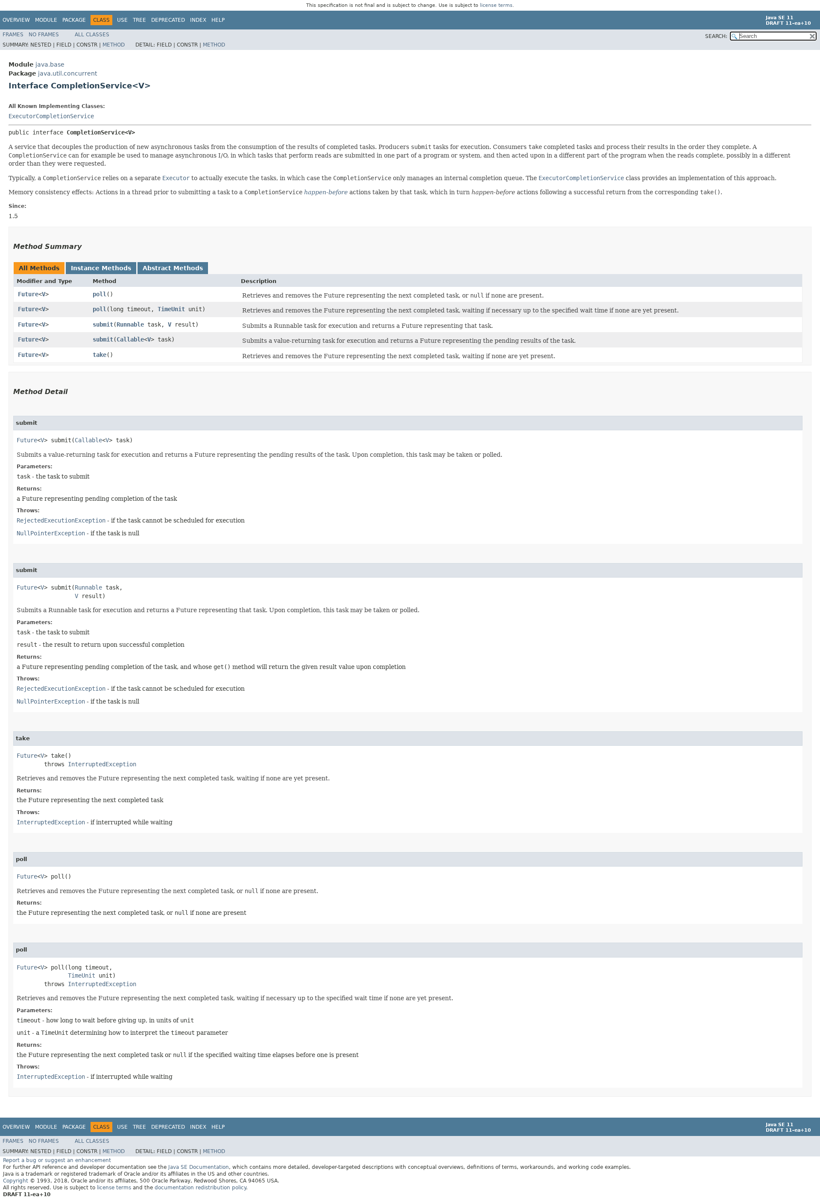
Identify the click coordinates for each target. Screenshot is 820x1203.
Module (46, 20)
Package (74, 20)
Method (113, 45)
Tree (139, 20)
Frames (13, 35)
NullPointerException (51, 533)
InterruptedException (102, 764)
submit (103, 324)
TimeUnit (171, 309)
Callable (130, 339)
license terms (496, 5)
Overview (16, 20)
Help (218, 20)
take (99, 354)
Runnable (130, 324)
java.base (49, 64)
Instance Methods (101, 268)
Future (28, 294)
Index (198, 20)
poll (99, 294)
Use (122, 20)
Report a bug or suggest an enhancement (57, 1160)
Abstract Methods (173, 268)
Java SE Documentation (198, 1167)
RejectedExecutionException (61, 520)
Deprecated (168, 20)
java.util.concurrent (67, 73)
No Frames (44, 35)
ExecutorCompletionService (51, 116)
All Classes (92, 35)
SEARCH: (716, 36)
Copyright (15, 1181)
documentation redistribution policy (200, 1188)
